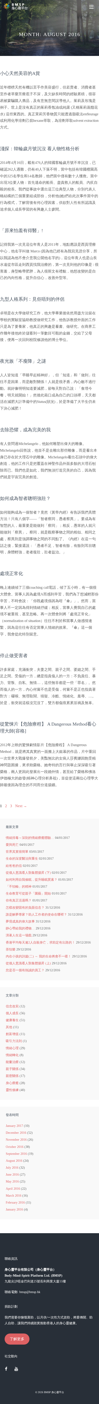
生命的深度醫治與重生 (22, 858)
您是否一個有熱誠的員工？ (25, 970)
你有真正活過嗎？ (19, 900)
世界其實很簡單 (17, 851)
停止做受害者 (14, 655)
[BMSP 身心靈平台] (16, 6)
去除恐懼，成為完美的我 (25, 429)
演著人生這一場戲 (19, 935)
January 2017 (14, 1126)
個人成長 (12, 1013)
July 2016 (12, 1167)
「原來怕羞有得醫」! (21, 230)
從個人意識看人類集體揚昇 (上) (28, 963)
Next (21, 806)
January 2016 (14, 1209)
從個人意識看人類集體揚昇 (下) (28, 872)
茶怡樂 (10, 949)
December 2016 (16, 1132)
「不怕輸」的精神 (19, 886)
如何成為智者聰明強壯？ (25, 498)
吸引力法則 (14, 1041)
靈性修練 (12, 1090)
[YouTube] (16, 1369)
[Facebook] (6, 1369)
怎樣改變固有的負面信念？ (25, 907)
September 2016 (16, 1154)
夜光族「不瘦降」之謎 (23, 361)
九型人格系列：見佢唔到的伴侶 (32, 299)
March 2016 (13, 1195)
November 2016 (16, 1139)
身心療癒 (12, 1083)
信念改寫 (12, 1006)
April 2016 (13, 1188)
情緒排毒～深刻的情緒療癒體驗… (30, 838)
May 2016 (12, 1181)
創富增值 (12, 1034)
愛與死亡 (12, 844)
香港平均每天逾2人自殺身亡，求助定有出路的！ (40, 942)
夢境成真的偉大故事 (20, 921)
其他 (9, 1027)
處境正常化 (11, 573)
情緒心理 (12, 1048)
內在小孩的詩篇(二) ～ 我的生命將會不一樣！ (38, 956)
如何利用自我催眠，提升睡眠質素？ (31, 879)
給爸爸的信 (14, 866)
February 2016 (15, 1202)
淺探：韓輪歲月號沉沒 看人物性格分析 (39, 148)
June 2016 (12, 1174)
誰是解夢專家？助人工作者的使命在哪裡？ (36, 914)
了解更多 (17, 1339)
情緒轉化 (12, 1055)
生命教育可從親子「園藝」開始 (28, 893)
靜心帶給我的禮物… (20, 928)
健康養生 (12, 1020)
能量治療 (12, 1062)
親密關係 (12, 1076)
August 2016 (14, 1160)
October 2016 (14, 1147)
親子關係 (12, 1069)
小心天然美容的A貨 (20, 73)
